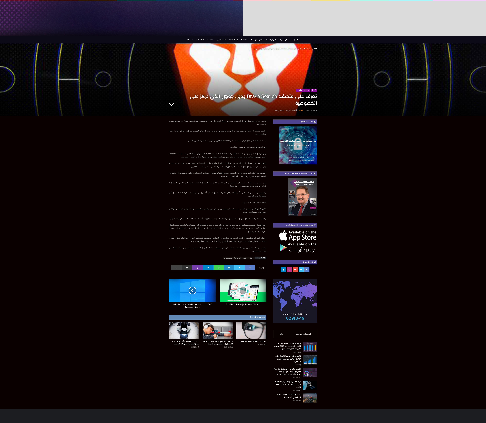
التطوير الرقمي (257, 40)
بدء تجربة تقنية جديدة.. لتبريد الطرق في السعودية (289, 396)
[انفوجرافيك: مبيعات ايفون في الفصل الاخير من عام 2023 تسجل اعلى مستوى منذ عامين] (310, 347)
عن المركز (283, 40)
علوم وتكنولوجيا (303, 90)
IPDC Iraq (233, 40)
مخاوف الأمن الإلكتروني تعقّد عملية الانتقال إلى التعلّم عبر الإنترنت (218, 342)
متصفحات (228, 258)
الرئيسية (294, 40)
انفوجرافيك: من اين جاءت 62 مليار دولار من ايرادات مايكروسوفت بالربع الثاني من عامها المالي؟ (287, 372)
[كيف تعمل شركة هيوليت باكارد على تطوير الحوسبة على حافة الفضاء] (310, 385)
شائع (282, 334)
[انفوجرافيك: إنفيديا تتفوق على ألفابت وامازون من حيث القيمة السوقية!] (310, 359)
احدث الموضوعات (303, 334)
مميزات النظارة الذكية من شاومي (252, 341)
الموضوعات (272, 40)
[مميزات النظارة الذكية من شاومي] (251, 330)
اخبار (251, 258)
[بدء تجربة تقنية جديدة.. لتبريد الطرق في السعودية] (310, 398)
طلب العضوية (221, 40)
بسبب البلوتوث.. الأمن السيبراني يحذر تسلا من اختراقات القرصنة (185, 342)
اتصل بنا (210, 40)
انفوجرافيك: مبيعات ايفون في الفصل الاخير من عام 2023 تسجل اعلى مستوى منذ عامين (287, 346)
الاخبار (304, 49)
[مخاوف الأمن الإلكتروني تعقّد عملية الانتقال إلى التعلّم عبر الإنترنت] (218, 330)
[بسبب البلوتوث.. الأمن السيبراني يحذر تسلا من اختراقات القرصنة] (184, 330)
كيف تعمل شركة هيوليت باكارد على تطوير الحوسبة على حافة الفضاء (288, 384)
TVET (245, 40)
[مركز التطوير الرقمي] (243, 18)
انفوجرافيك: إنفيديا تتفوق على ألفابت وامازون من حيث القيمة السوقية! (288, 359)
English (200, 40)
